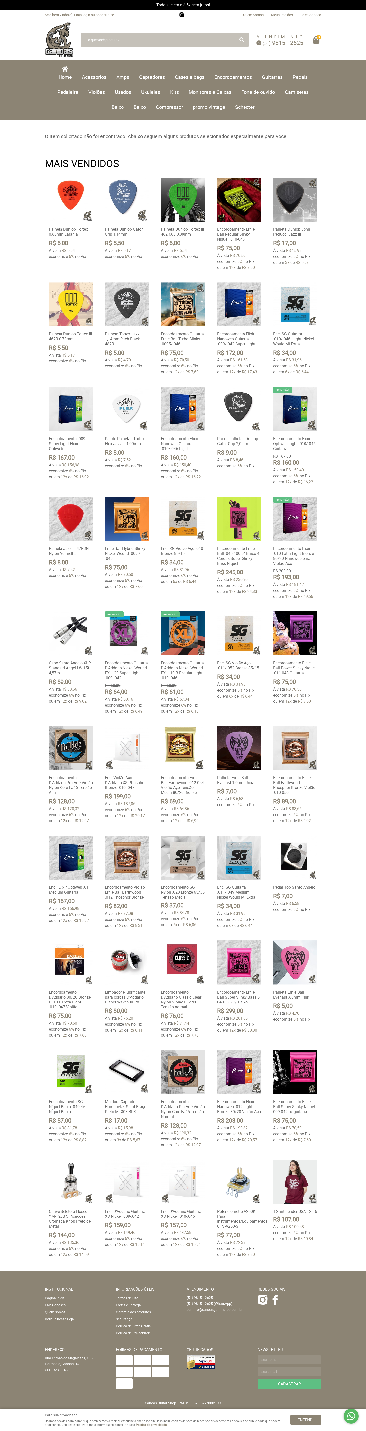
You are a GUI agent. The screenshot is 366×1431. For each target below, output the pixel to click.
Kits (174, 92)
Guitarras (272, 77)
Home (65, 77)
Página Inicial (55, 1298)
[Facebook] (275, 1300)
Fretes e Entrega (128, 1305)
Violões (96, 92)
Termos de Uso (127, 1298)
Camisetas (297, 92)
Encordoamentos (233, 77)
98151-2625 (283, 43)
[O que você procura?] (242, 40)
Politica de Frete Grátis (133, 1326)
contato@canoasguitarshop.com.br (215, 1309)
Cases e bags (189, 77)
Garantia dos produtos (133, 1312)
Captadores (152, 77)
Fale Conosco (310, 14)
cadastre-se (105, 14)
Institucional (59, 1289)
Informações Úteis (135, 1289)
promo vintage (209, 107)
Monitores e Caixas (210, 92)
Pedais (300, 77)
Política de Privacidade (133, 1333)
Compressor (169, 107)
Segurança (124, 1319)
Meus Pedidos (282, 14)
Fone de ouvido (258, 92)
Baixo (118, 107)
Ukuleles (150, 92)
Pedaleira (67, 92)
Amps (122, 77)
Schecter (245, 107)
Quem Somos (253, 14)
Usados (123, 92)
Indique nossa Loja (59, 1319)
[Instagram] (181, 14)
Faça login (82, 14)
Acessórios (94, 77)
